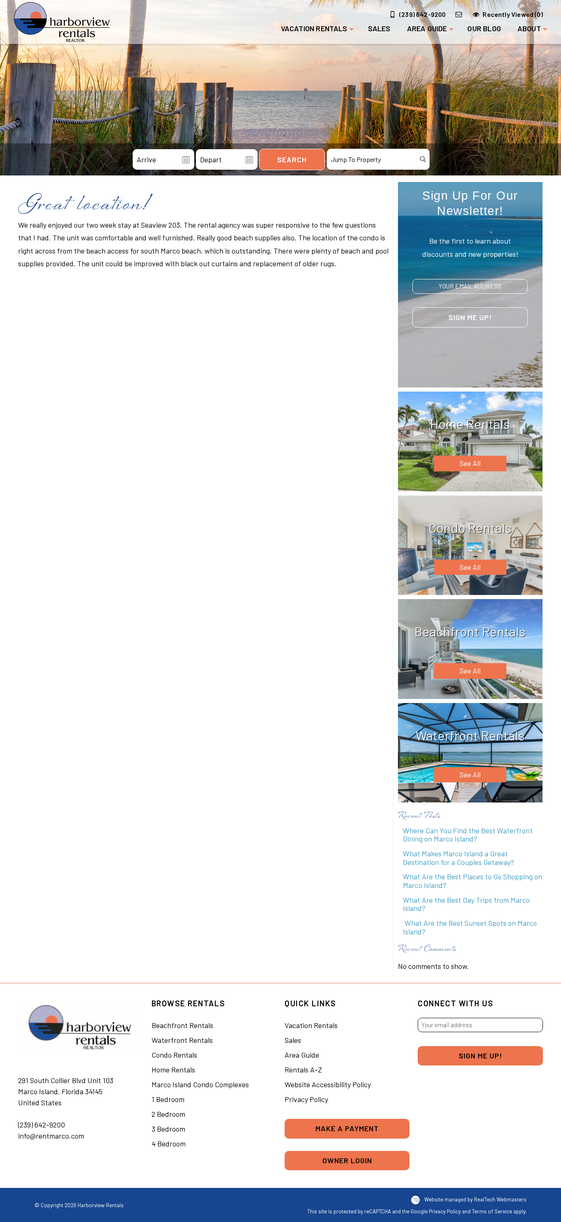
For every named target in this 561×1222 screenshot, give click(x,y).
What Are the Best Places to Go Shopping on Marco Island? (472, 881)
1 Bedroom (168, 1099)
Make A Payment (347, 1128)
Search (292, 159)
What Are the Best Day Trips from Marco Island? (466, 904)
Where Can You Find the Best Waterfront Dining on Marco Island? (468, 835)
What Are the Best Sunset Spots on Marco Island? (470, 927)
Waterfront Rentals (182, 1039)
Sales (379, 28)
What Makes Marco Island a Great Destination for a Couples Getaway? (458, 858)
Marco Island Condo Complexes (200, 1084)
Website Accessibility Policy (328, 1084)
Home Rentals (173, 1069)
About (529, 28)
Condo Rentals (174, 1054)
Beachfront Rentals (182, 1025)
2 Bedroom (168, 1113)
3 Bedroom (168, 1128)
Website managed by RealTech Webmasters (475, 1199)
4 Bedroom (169, 1143)
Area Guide (427, 28)
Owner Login (347, 1160)
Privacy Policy (306, 1099)
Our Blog (484, 28)
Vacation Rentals (314, 28)
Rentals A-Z (303, 1069)
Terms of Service (492, 1211)
